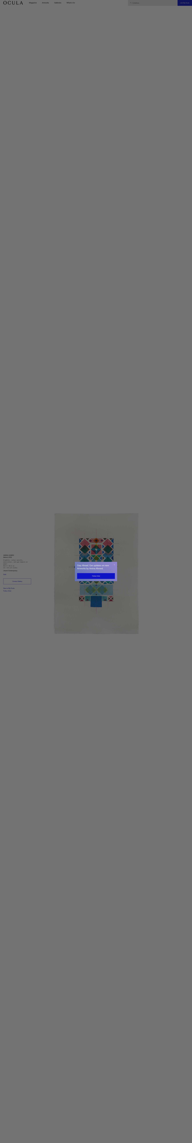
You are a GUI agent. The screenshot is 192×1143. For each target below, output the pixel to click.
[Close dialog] (114, 565)
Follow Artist (96, 576)
